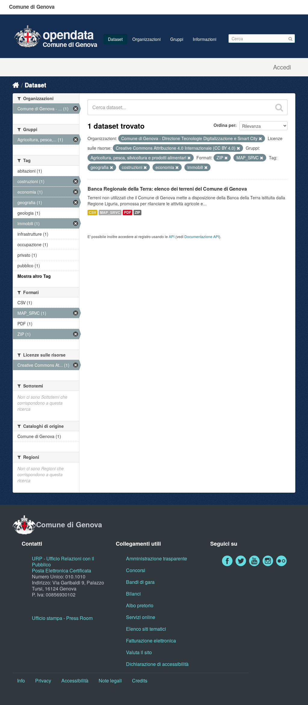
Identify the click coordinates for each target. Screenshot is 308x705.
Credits (139, 680)
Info (21, 680)
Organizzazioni (146, 39)
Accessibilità (74, 680)
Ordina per (224, 125)
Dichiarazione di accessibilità (157, 664)
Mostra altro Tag (34, 276)
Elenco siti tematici (146, 628)
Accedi (282, 67)
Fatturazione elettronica (151, 640)
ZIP (137, 212)
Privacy (43, 680)
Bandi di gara (140, 581)
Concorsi (135, 570)
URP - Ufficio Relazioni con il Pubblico (63, 561)
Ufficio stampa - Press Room (62, 618)
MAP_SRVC (110, 212)
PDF (127, 212)
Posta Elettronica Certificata (61, 570)
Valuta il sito (139, 652)
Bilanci (133, 593)
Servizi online (140, 617)
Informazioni (204, 39)
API (171, 236)
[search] (279, 107)
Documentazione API (201, 236)
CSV (92, 212)
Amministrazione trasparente (156, 558)
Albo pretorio (139, 605)
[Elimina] (260, 138)
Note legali (110, 680)
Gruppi (176, 39)
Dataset (115, 39)
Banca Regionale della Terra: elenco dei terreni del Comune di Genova (167, 188)
